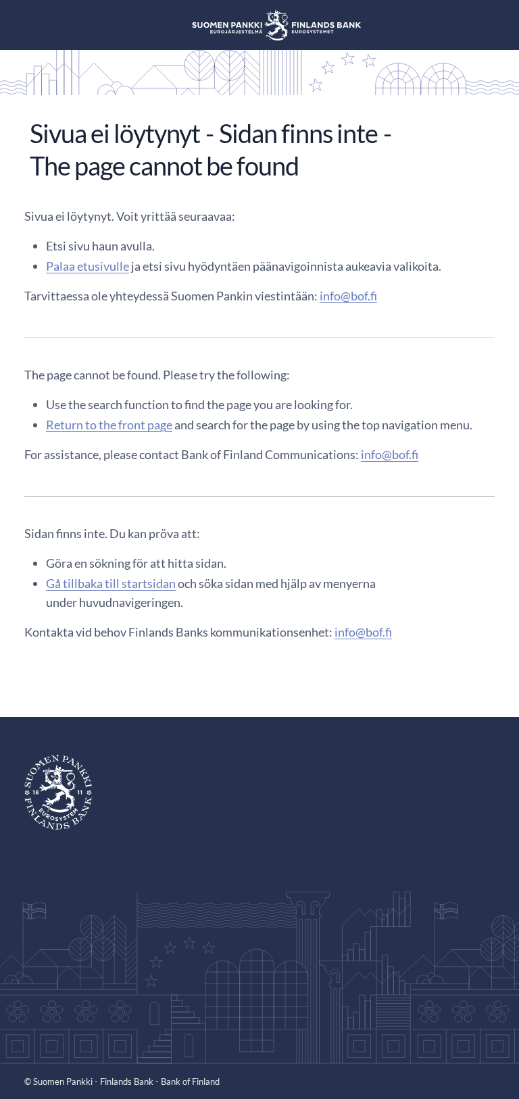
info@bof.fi (348, 295)
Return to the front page (109, 424)
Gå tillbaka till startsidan (111, 583)
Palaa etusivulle (87, 266)
